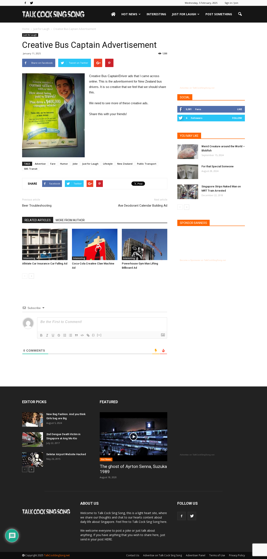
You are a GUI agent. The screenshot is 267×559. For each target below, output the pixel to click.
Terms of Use (217, 555)
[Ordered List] (65, 335)
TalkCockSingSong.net (57, 555)
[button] (240, 14)
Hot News (129, 14)
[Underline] (53, 335)
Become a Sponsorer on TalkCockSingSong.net (203, 260)
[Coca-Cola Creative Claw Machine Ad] (94, 244)
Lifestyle (108, 163)
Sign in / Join (231, 2)
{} (93, 335)
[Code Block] (82, 335)
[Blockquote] (76, 335)
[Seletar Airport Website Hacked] (32, 459)
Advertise (40, 163)
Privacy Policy (237, 555)
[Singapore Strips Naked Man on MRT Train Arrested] (187, 191)
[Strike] (59, 335)
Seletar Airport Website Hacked (66, 454)
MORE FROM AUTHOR (70, 220)
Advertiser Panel (195, 555)
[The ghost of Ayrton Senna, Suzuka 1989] (133, 436)
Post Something (218, 14)
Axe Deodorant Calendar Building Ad (142, 205)
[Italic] (47, 335)
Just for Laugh (184, 14)
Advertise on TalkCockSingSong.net (197, 88)
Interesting (156, 14)
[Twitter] (31, 2)
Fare (52, 163)
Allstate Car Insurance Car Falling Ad (44, 263)
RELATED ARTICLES (38, 220)
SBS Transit (30, 168)
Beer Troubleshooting (37, 205)
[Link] (88, 335)
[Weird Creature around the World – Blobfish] (187, 151)
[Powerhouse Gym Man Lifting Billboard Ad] (144, 244)
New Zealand (124, 163)
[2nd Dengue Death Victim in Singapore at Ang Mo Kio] (32, 439)
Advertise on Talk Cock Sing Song (162, 555)
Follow (237, 117)
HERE (108, 539)
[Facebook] (25, 2)
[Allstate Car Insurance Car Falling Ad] (45, 244)
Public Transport (146, 163)
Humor (64, 163)
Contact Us (132, 555)
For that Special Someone (218, 166)
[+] (99, 335)
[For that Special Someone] (187, 171)
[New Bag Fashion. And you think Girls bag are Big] (32, 419)
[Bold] (41, 335)
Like (239, 109)
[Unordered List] (70, 335)
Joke (75, 163)
